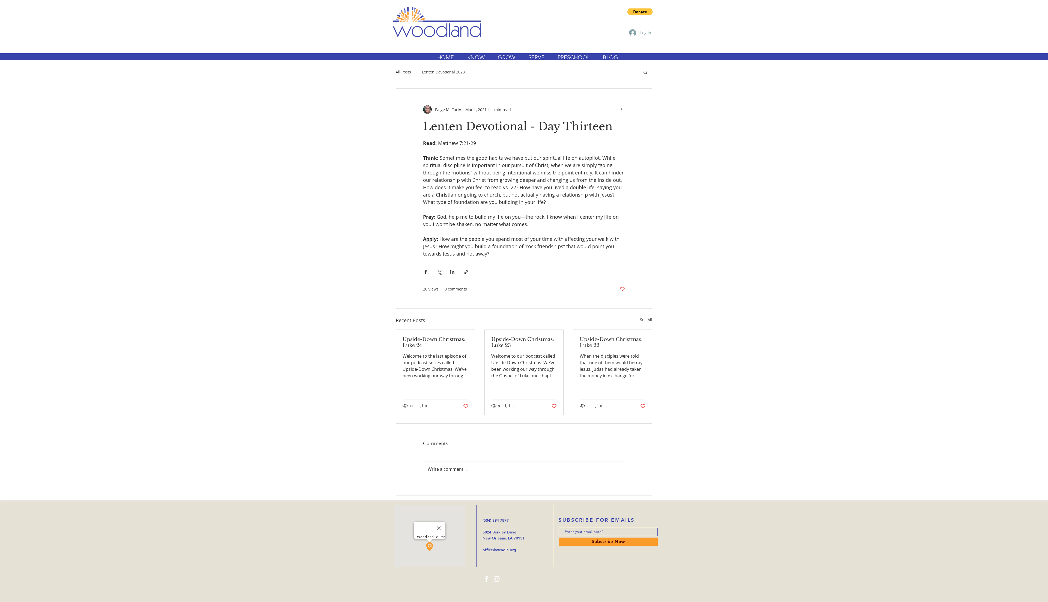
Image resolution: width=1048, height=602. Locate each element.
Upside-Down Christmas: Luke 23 (522, 342)
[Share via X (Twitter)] (439, 272)
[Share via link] (465, 272)
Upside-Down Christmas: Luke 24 (434, 342)
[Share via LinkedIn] (452, 272)
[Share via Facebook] (425, 272)
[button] (640, 11)
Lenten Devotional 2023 (443, 72)
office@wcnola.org (499, 549)
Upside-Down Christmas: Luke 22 (611, 342)
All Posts (403, 72)
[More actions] (621, 109)
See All (646, 319)
